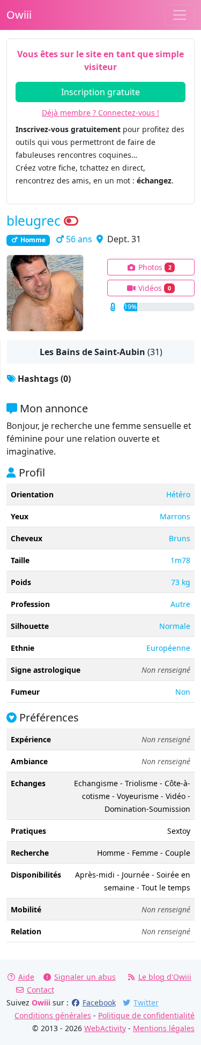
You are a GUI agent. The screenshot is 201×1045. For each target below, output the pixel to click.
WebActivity (105, 1028)
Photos (154, 267)
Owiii (19, 14)
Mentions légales (164, 1028)
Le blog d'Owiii (164, 977)
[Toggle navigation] (180, 15)
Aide (26, 977)
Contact (40, 990)
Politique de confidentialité (146, 1015)
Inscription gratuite (100, 92)
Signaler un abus (85, 977)
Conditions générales (52, 1015)
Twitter (146, 1002)
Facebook (99, 1002)
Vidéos (153, 288)
